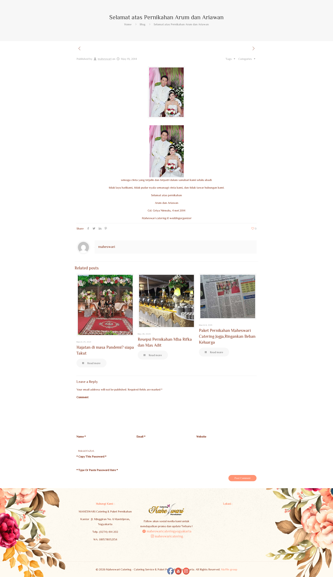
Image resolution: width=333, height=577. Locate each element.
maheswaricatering (169, 536)
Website (201, 436)
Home (127, 24)
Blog (142, 24)
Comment (82, 397)
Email (140, 436)
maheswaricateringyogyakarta (169, 531)
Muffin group (229, 569)
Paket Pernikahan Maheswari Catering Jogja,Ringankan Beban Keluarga (227, 336)
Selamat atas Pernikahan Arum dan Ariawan (181, 24)
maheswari (105, 58)
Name (81, 436)
